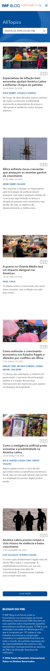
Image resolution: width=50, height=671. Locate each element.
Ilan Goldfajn (10, 555)
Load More (25, 593)
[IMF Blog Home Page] (11, 5)
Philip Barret (9, 93)
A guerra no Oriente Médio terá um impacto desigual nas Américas (23, 270)
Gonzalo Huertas (26, 93)
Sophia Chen (24, 460)
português (27, 5)
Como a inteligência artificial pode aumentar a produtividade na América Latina (25, 449)
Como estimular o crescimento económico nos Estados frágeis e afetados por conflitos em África (24, 355)
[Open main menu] (46, 5)
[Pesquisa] (40, 5)
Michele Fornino (26, 366)
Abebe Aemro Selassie (14, 184)
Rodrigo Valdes (28, 555)
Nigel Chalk (9, 281)
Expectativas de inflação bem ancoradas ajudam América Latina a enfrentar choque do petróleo (24, 82)
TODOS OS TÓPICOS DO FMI (20, 31)
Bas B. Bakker (10, 460)
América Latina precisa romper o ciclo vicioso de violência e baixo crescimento (23, 543)
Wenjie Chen (9, 366)
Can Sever (16, 369)
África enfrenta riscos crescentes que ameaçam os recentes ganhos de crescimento (24, 173)
